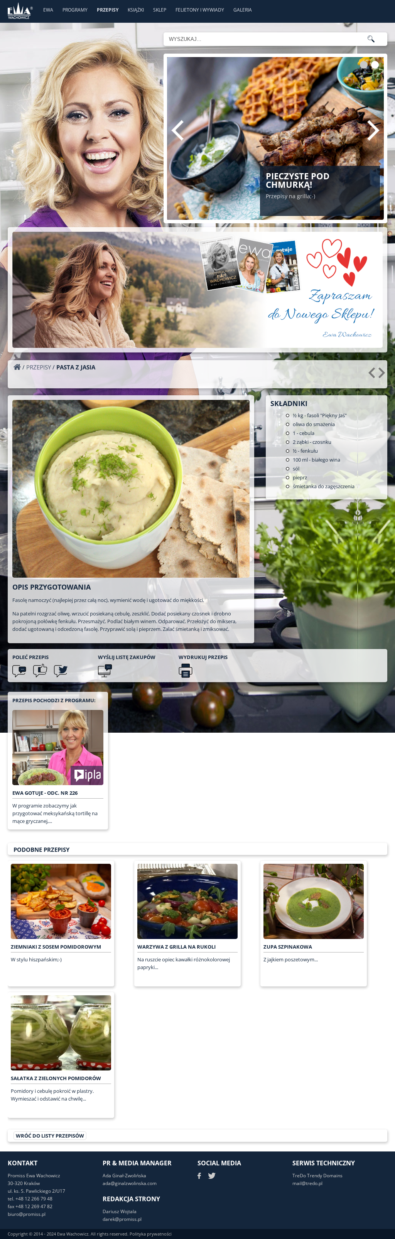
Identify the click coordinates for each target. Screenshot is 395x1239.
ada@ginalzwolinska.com (130, 1183)
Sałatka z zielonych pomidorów (56, 1078)
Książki (136, 10)
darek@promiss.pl (122, 1219)
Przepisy (107, 10)
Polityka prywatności (151, 1234)
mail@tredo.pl (307, 1183)
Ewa (48, 10)
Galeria (242, 10)
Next (373, 130)
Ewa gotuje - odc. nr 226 (45, 792)
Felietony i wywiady (200, 10)
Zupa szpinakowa (287, 946)
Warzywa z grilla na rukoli (176, 946)
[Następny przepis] (382, 375)
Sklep (159, 10)
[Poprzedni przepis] (372, 375)
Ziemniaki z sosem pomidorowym (56, 946)
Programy (75, 10)
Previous (177, 130)
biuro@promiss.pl (27, 1214)
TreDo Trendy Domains (317, 1175)
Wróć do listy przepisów (50, 1135)
